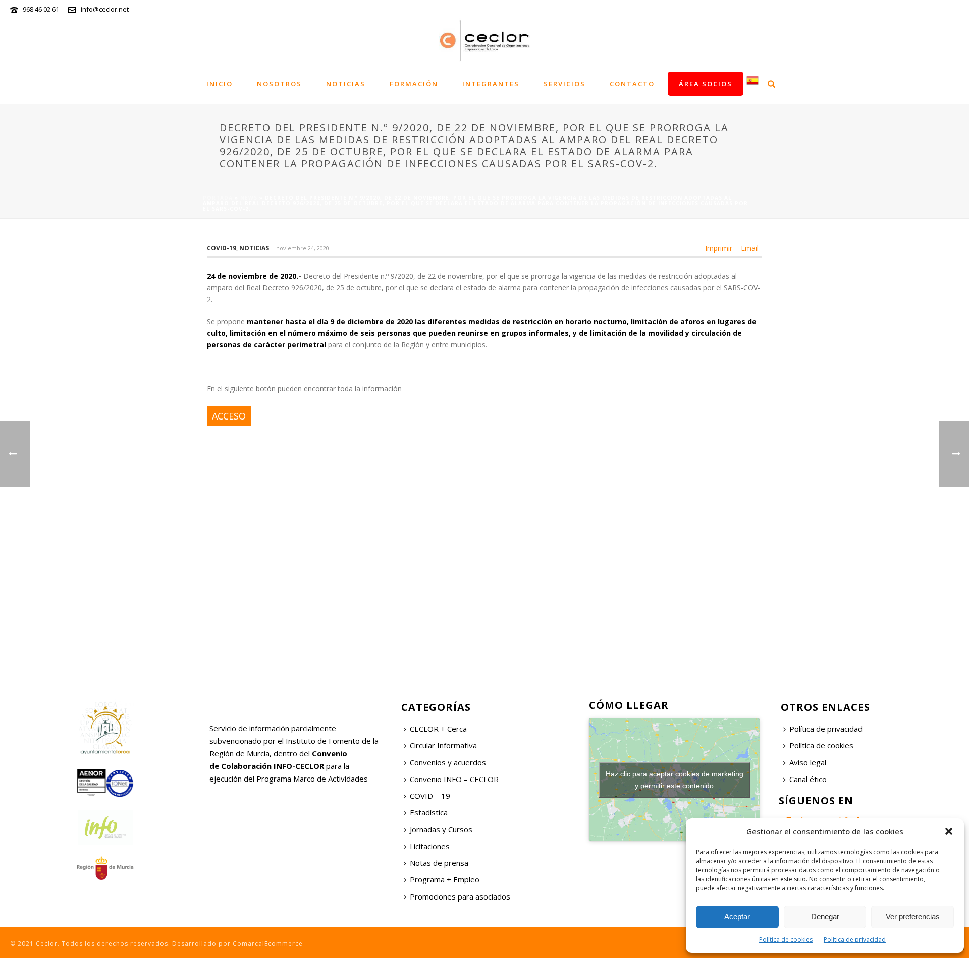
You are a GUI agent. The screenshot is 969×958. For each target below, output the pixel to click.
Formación (414, 83)
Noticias (345, 83)
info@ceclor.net (105, 9)
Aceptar (737, 916)
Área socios (705, 83)
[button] (949, 831)
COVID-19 (221, 248)
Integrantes (490, 83)
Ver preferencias (913, 916)
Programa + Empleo (444, 879)
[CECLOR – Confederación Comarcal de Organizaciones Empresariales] (484, 40)
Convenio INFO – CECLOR (454, 779)
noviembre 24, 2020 (302, 248)
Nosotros (279, 83)
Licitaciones (430, 846)
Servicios (564, 83)
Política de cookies (786, 939)
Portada (218, 197)
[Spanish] (752, 83)
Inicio (219, 83)
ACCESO (229, 416)
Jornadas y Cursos (441, 829)
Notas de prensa (439, 863)
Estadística (429, 812)
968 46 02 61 (41, 9)
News (248, 197)
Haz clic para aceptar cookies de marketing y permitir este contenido (674, 780)
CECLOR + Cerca (438, 729)
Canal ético (808, 779)
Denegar (825, 916)
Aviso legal (807, 762)
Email (750, 248)
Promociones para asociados (460, 896)
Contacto (632, 83)
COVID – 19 (430, 796)
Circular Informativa (443, 745)
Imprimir (718, 248)
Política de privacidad (855, 939)
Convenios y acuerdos (448, 762)
